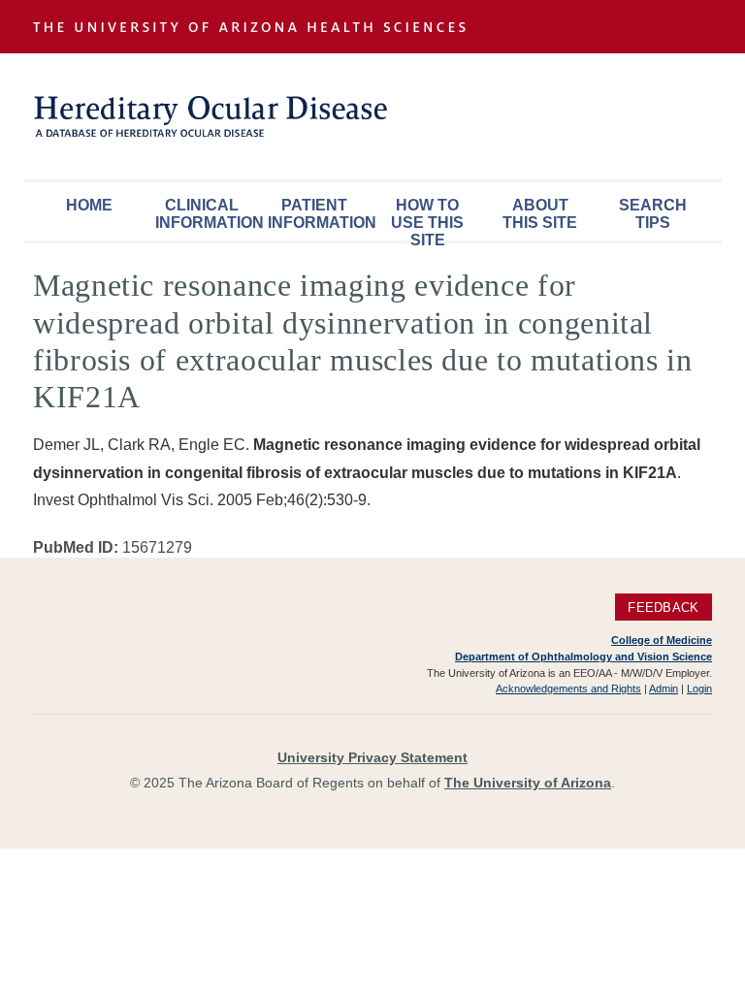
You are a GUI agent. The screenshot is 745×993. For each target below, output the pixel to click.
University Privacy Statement (372, 757)
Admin (663, 688)
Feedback (663, 606)
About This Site (539, 214)
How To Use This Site (427, 218)
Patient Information (319, 214)
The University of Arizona (527, 782)
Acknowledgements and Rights (568, 688)
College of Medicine (661, 640)
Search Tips (653, 214)
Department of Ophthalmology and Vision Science (583, 656)
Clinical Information (206, 214)
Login (699, 688)
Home (89, 205)
